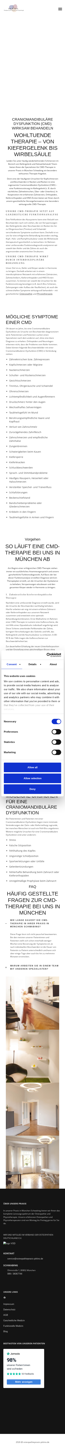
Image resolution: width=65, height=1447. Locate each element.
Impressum (8, 1304)
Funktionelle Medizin (13, 1326)
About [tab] (53, 664)
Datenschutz (9, 1309)
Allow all (33, 767)
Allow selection (33, 778)
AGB (5, 1315)
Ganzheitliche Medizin (14, 1320)
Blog (5, 1331)
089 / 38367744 (14, 1274)
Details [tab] (32, 664)
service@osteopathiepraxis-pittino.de (25, 1258)
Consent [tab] (12, 664)
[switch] (56, 731)
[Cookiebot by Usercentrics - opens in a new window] (46, 655)
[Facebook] (5, 1298)
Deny (33, 789)
